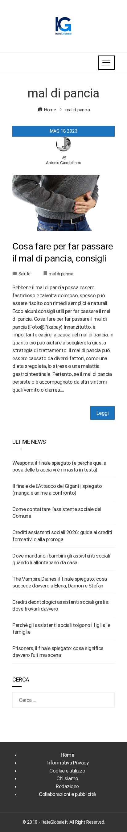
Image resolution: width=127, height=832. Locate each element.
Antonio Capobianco (63, 162)
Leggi (102, 413)
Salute (24, 274)
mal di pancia (61, 274)
